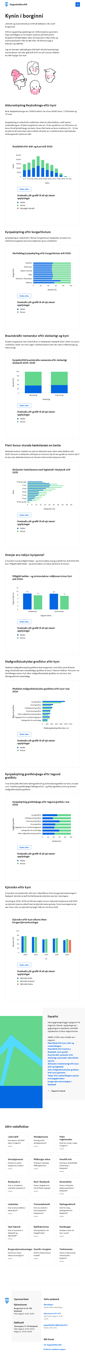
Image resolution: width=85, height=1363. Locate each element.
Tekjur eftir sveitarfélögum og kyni (63, 1075)
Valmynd (77, 4)
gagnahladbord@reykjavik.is (56, 1325)
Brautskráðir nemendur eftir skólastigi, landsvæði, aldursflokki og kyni (63, 1058)
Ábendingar (48, 1304)
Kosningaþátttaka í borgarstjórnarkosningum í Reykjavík (59, 1081)
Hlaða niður (24, 189)
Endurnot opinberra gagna (55, 1349)
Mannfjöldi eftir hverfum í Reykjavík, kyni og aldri (59, 1050)
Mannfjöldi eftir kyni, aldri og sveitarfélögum (61, 1044)
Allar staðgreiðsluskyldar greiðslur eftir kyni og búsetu (63, 1071)
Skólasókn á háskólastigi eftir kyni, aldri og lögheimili (63, 1065)
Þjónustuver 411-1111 (52, 1313)
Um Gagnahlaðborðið (52, 1345)
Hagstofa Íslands (58, 1091)
